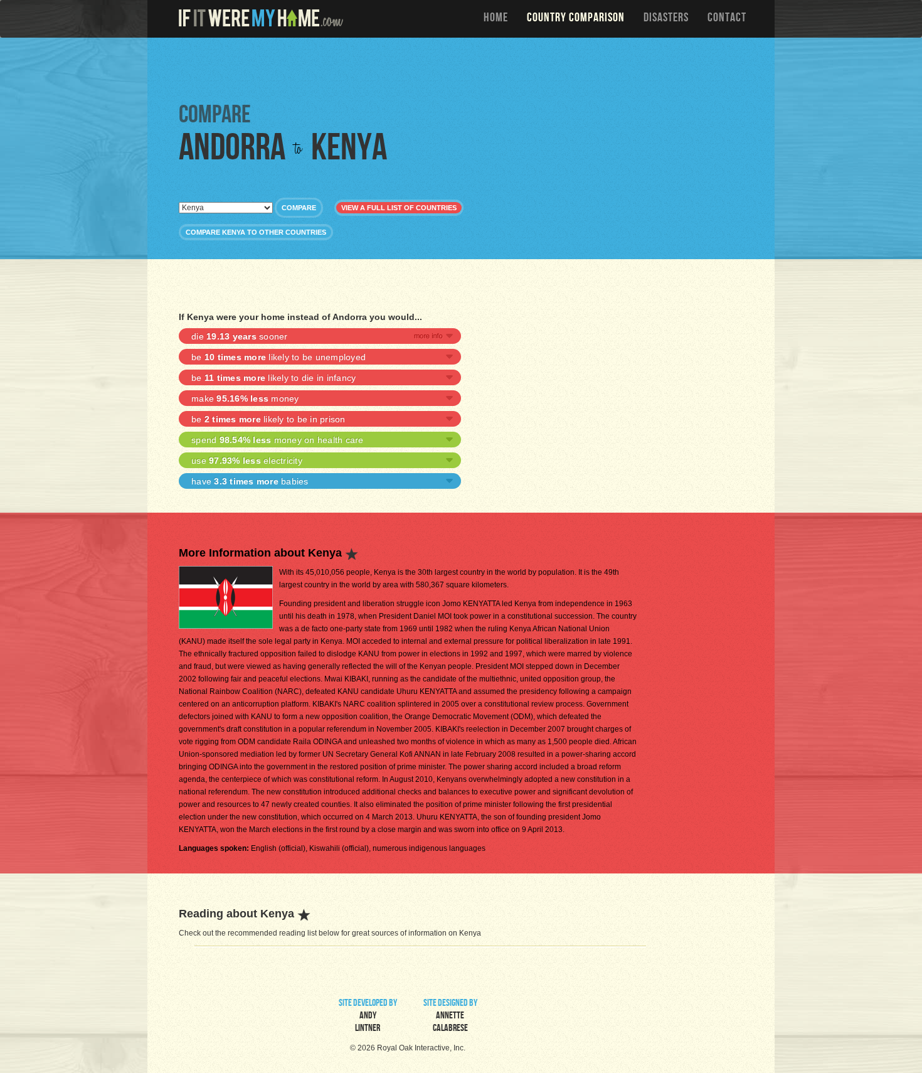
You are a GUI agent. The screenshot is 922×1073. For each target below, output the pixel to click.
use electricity (246, 461)
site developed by (368, 1016)
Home (496, 19)
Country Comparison (576, 19)
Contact (726, 19)
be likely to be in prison (268, 419)
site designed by (450, 1016)
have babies (250, 481)
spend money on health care (277, 440)
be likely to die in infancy (273, 378)
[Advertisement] (464, 69)
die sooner (239, 336)
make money (245, 398)
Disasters (666, 19)
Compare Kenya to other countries (256, 232)
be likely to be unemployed (278, 357)
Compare (299, 207)
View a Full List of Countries (399, 207)
